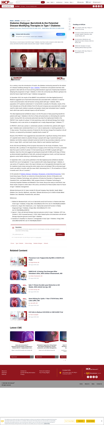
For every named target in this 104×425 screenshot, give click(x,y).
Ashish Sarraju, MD (34, 289)
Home (81, 384)
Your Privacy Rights (44, 372)
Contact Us (23, 371)
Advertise (4, 372)
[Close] (101, 421)
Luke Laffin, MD (34, 303)
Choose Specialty (7, 6)
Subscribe (59, 234)
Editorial (4, 374)
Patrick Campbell (34, 314)
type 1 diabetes (35, 87)
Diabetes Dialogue (37, 243)
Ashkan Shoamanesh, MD (36, 276)
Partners (67, 2)
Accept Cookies (90, 421)
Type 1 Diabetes (19, 243)
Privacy (22, 374)
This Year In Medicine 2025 (31, 6)
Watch (52, 2)
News (48, 2)
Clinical (12, 243)
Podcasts (46, 243)
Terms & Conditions (44, 371)
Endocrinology (28, 243)
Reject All (80, 421)
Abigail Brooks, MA (34, 262)
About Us (4, 371)
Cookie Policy (47, 423)
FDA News (23, 6)
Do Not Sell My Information (28, 372)
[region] (52, 421)
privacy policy (38, 237)
